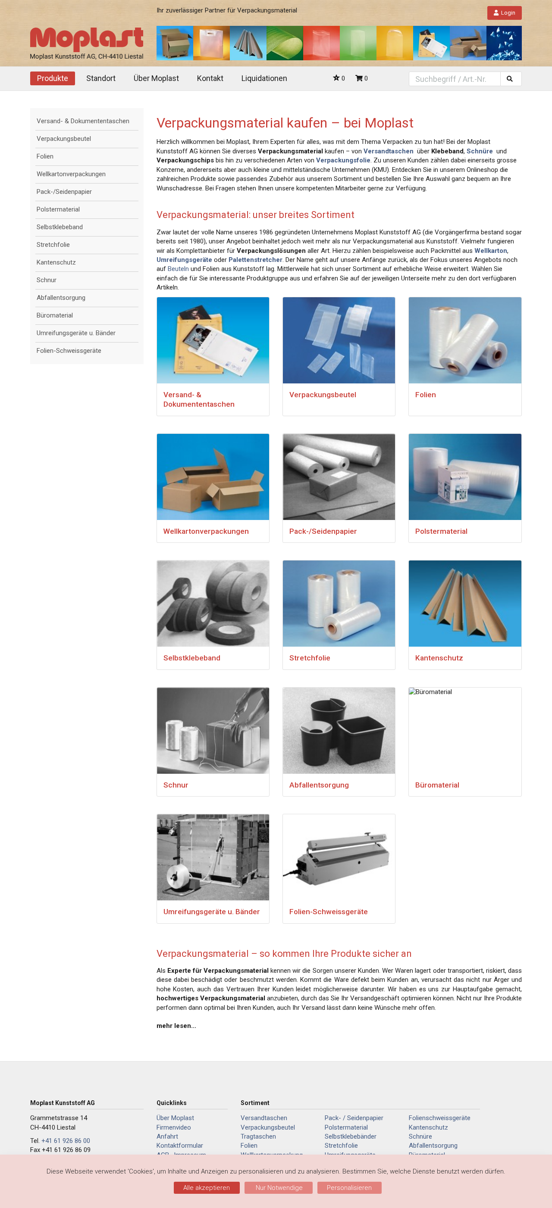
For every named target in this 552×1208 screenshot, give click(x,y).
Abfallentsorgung (61, 298)
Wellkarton (490, 251)
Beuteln (178, 269)
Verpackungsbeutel (64, 139)
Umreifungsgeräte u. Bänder (76, 333)
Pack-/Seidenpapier (64, 192)
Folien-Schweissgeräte (69, 351)
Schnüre (420, 1136)
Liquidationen (264, 78)
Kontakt (210, 78)
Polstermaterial (58, 209)
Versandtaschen (264, 1118)
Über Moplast (156, 78)
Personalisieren (349, 1188)
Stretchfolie (53, 245)
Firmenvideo (174, 1127)
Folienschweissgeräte (439, 1118)
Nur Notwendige (278, 1188)
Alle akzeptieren (206, 1188)
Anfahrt (167, 1136)
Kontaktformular (180, 1145)
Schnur (46, 280)
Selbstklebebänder (350, 1136)
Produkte (52, 78)
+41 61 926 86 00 (65, 1141)
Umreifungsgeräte (184, 260)
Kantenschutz (56, 262)
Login (508, 12)
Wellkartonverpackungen (71, 174)
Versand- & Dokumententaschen (83, 121)
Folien (45, 156)
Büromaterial (55, 315)
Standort (101, 78)
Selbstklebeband (60, 227)
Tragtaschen (258, 1136)
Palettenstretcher (255, 260)
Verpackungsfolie (343, 160)
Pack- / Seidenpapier (354, 1118)
